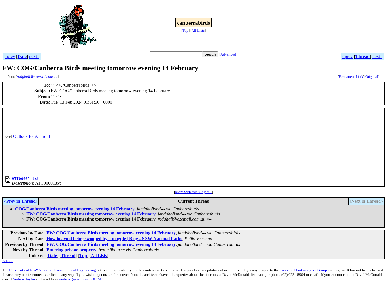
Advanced (228, 54)
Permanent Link (351, 76)
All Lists (198, 30)
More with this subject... (193, 192)
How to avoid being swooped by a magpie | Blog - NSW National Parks (114, 238)
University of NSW (23, 270)
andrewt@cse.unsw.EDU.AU (81, 279)
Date (22, 56)
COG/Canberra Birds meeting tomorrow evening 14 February (75, 208)
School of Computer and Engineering (67, 270)
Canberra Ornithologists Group (303, 270)
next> (34, 56)
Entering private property (71, 249)
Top (185, 30)
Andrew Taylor (23, 279)
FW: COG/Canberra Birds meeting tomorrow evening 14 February (91, 214)
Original (371, 76)
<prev (10, 56)
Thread (362, 56)
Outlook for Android (31, 136)
